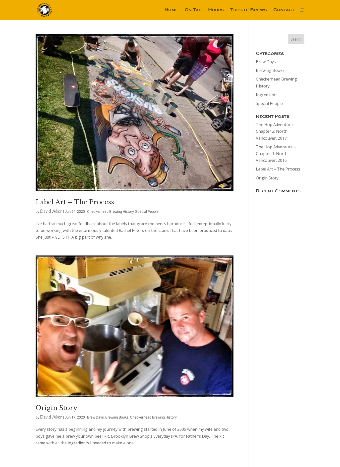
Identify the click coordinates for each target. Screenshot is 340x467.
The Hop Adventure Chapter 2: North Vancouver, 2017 (274, 131)
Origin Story (56, 408)
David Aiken (51, 211)
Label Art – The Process (75, 202)
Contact (283, 10)
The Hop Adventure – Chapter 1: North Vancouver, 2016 (276, 153)
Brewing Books (116, 417)
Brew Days (95, 417)
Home (171, 10)
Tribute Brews (248, 10)
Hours (216, 10)
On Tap (193, 10)
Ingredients (267, 94)
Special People (147, 211)
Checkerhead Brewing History (110, 211)
